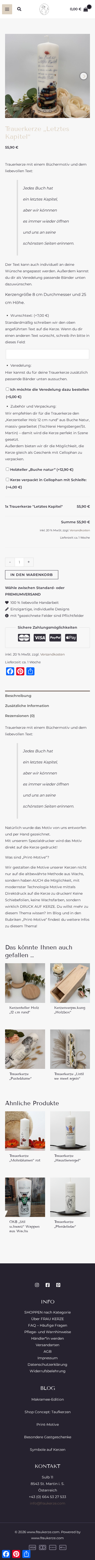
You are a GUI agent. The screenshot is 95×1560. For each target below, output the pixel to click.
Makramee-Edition (47, 1399)
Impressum (47, 1358)
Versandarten (47, 1345)
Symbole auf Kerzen (47, 1449)
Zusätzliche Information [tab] (27, 705)
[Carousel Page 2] (39, 111)
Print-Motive (47, 1424)
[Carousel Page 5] (55, 111)
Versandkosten (80, 530)
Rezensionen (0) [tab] (20, 715)
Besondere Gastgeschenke (47, 1437)
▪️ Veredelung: (18, 365)
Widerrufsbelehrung (48, 1371)
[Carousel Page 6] (61, 111)
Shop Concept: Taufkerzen (48, 1412)
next (83, 76)
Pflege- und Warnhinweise (47, 1332)
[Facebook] (47, 1285)
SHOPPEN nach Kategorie (47, 1312)
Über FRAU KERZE (47, 1319)
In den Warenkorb (31, 574)
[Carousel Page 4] (50, 111)
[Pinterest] (58, 1285)
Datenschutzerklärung (47, 1364)
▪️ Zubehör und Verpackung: (30, 406)
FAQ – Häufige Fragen (47, 1325)
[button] (19, 9)
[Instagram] (37, 1285)
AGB (48, 1351)
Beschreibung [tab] (18, 695)
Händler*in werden (47, 1338)
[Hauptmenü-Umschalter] (7, 9)
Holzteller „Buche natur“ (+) (41, 469)
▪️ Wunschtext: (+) (27, 315)
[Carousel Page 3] (44, 111)
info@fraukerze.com (47, 1503)
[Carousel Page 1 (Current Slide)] (33, 111)
